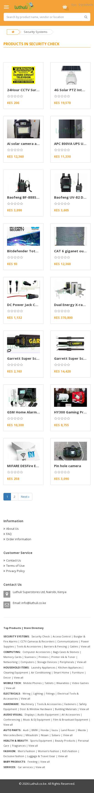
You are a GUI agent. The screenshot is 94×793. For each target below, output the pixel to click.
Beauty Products (65, 740)
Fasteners (70, 704)
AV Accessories (71, 714)
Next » (25, 497)
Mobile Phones (32, 683)
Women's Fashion (48, 751)
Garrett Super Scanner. (74, 358)
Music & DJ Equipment (36, 719)
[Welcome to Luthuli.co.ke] (24, 5)
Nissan (45, 735)
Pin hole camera (67, 465)
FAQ (9, 534)
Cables (74, 646)
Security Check (40, 636)
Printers (43, 657)
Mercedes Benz (13, 735)
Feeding (32, 761)
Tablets (48, 683)
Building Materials (66, 709)
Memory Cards (12, 657)
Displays (29, 714)
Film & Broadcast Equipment (70, 719)
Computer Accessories (36, 652)
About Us (12, 529)
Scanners (30, 657)
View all (85, 646)
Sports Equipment (41, 740)
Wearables (62, 683)
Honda (45, 730)
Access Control (62, 636)
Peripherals (67, 662)
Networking (10, 662)
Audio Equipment (48, 714)
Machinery (27, 704)
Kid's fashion (69, 751)
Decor (7, 677)
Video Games (80, 683)
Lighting (38, 693)
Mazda (82, 730)
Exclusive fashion (13, 756)
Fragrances (19, 745)
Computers (27, 662)
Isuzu (55, 730)
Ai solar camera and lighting (31, 143)
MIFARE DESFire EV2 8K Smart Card (36, 465)
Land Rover (68, 730)
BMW (34, 730)
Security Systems (35, 32)
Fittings (50, 693)
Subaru (56, 735)
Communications (67, 641)
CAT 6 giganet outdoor (74, 251)
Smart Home (61, 672)
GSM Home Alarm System (29, 412)
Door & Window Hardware (36, 709)
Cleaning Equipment (15, 672)
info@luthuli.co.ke (33, 603)
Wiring (26, 693)
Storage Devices (47, 662)
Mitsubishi (32, 735)
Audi (26, 730)
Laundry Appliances (43, 667)
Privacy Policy (15, 571)
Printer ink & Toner (63, 657)
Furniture (78, 672)
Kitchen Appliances (69, 667)
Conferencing (11, 719)
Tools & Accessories (29, 646)
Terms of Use (15, 566)
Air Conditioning (41, 672)
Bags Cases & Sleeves (66, 652)
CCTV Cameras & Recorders (37, 641)
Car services (25, 767)
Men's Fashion (26, 751)
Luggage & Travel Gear (41, 756)
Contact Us (13, 560)
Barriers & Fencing (55, 646)
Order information (18, 539)
